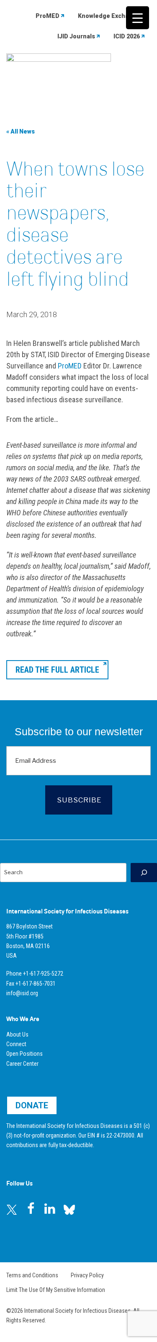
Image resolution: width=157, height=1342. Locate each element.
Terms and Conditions (32, 1275)
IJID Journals (76, 36)
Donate (31, 1105)
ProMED (47, 16)
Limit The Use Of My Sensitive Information (55, 1290)
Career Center (22, 1063)
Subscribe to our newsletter (79, 731)
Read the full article (57, 670)
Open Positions (24, 1053)
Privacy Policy (87, 1275)
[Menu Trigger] (137, 17)
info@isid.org (22, 993)
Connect (16, 1044)
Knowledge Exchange (109, 16)
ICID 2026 (126, 36)
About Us (17, 1034)
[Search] (144, 872)
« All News (20, 131)
